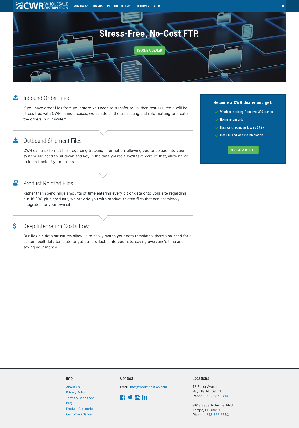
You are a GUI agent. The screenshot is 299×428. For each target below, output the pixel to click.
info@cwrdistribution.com (148, 387)
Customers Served (79, 414)
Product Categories (80, 408)
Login (280, 5)
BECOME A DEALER (243, 150)
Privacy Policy (76, 392)
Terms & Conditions (80, 398)
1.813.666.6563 (216, 415)
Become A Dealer (148, 5)
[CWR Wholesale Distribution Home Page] (42, 6)
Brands (97, 5)
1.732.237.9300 (216, 396)
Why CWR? (81, 5)
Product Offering (119, 5)
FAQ (69, 403)
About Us (73, 387)
